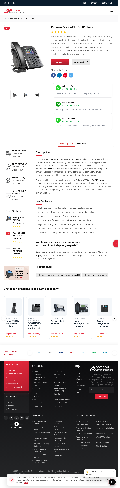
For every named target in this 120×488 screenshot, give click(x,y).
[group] (16, 238)
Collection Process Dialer (61, 433)
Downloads (80, 386)
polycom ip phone (55, 275)
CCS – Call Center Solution (40, 456)
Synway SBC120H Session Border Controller (18, 251)
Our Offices (58, 371)
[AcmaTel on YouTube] (22, 418)
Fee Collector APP (60, 403)
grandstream (34, 320)
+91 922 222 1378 (70, 121)
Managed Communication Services (40, 377)
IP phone (49, 168)
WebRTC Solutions (103, 437)
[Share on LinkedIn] (59, 75)
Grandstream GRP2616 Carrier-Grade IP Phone (35, 326)
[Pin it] (65, 75)
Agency (11, 406)
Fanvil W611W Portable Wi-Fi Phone (12, 323)
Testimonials (13, 384)
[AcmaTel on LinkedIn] (16, 418)
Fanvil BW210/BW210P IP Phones (81, 323)
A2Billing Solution (83, 443)
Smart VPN (58, 406)
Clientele (11, 377)
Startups (11, 402)
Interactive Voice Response (60, 439)
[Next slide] (114, 318)
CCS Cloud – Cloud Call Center (62, 422)
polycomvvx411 (73, 275)
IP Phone (75, 159)
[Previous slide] (3, 318)
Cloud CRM (38, 406)
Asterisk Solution (102, 443)
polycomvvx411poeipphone (95, 275)
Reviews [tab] (81, 143)
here (26, 482)
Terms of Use (88, 472)
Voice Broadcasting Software (41, 445)
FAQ (78, 392)
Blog (78, 373)
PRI (35, 399)
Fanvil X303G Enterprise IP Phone (19, 235)
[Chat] (112, 482)
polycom (41, 275)
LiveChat (37, 388)
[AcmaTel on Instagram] (27, 418)
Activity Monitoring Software (41, 450)
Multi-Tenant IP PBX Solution (61, 450)
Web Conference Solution (82, 438)
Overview (11, 370)
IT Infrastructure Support (60, 384)
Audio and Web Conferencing (60, 389)
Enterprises (12, 409)
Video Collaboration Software (61, 445)
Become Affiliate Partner (60, 376)
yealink (60, 318)
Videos (79, 382)
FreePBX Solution (102, 421)
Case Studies (79, 378)
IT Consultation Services (40, 395)
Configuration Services (62, 399)
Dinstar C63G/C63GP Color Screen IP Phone (104, 324)
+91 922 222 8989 (70, 105)
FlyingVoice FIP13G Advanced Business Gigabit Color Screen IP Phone (18, 220)
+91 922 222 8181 (70, 89)
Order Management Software (61, 428)
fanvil (14, 318)
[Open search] (13, 3)
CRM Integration (82, 421)
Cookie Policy (75, 472)
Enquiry (60, 62)
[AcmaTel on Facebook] (6, 418)
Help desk (57, 394)
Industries (58, 455)
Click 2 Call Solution (104, 446)
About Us (11, 380)
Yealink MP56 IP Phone (57, 322)
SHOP (84, 3)
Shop (36, 371)
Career (79, 389)
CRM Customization (84, 434)
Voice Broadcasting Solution (83, 429)
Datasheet (79, 62)
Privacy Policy (100, 472)
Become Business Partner (40, 384)
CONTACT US (107, 3)
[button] (111, 10)
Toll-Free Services (40, 403)
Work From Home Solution (40, 439)
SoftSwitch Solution (103, 425)
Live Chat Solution (83, 425)
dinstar (106, 318)
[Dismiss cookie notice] (107, 480)
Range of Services (15, 374)
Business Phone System (40, 422)
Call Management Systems (83, 447)
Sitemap (111, 472)
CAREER (94, 3)
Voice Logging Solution (105, 428)
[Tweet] (71, 75)
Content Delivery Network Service (40, 461)
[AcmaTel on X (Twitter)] (11, 418)
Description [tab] (66, 143)
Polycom (55, 159)
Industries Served (15, 387)
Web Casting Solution (104, 434)
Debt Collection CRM (42, 433)
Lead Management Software (41, 428)
